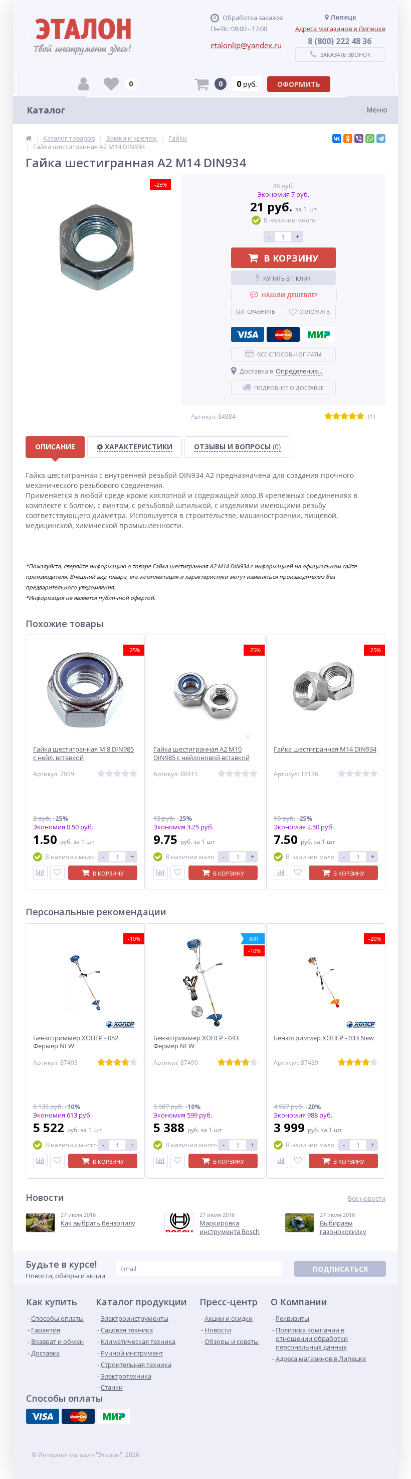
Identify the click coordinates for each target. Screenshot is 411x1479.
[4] (352, 416)
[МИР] (318, 334)
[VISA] (247, 334)
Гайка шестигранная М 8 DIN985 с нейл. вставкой (83, 753)
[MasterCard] (283, 334)
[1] (328, 416)
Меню (376, 109)
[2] (336, 416)
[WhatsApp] (369, 138)
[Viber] (358, 138)
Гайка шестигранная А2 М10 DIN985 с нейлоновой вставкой (201, 753)
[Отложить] (57, 873)
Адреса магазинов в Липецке (340, 28)
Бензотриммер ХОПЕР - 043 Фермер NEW (196, 1042)
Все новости (366, 1198)
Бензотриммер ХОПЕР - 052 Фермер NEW (75, 1042)
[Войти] (83, 84)
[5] (360, 416)
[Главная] (29, 138)
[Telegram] (380, 138)
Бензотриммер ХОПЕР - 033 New (324, 1038)
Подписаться (340, 1269)
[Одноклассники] (347, 138)
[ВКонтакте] (336, 138)
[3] (344, 416)
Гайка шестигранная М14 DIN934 (325, 749)
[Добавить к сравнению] (40, 873)
